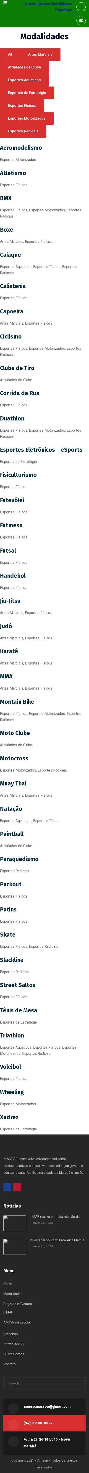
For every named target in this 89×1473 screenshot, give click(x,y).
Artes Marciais (40, 54)
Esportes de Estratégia (27, 93)
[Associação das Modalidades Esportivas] (37, 7)
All (10, 54)
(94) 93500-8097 (38, 1423)
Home (8, 1284)
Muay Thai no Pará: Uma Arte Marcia (57, 1240)
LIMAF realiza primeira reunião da (55, 1217)
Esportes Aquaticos (24, 80)
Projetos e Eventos (17, 1304)
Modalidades (12, 1294)
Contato (9, 1364)
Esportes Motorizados (27, 118)
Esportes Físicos (22, 105)
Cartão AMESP (14, 1344)
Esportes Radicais (23, 131)
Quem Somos (13, 1354)
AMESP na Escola (16, 1322)
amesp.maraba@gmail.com (47, 1406)
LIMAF (8, 1312)
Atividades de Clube (24, 67)
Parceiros (10, 1334)
